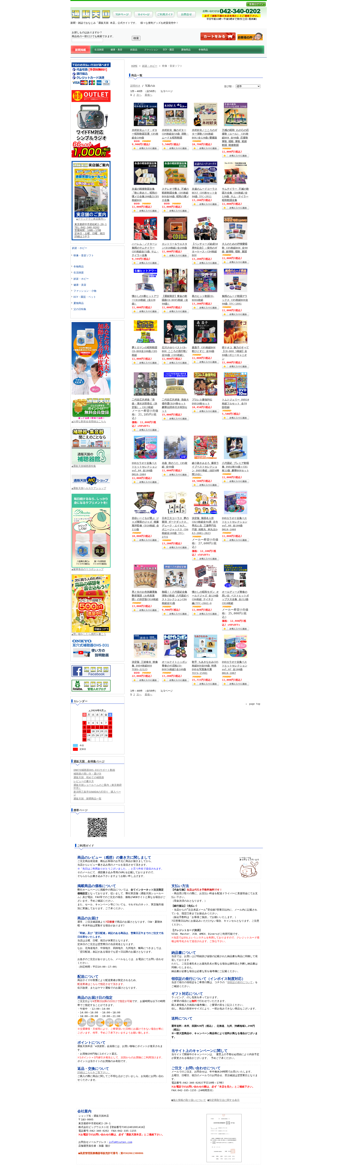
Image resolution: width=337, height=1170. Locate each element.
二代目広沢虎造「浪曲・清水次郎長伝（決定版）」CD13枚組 (144, 403)
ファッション (151, 49)
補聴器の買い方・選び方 (87, 773)
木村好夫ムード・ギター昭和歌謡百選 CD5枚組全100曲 (145, 134)
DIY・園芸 (168, 49)
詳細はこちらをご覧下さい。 (93, 1072)
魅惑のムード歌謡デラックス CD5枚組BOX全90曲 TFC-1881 (235, 300)
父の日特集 (80, 309)
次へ (139, 94)
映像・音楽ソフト (84, 255)
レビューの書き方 (84, 781)
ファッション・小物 (85, 290)
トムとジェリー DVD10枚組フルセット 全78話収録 (235, 403)
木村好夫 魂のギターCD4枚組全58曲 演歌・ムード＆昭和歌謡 (175, 134)
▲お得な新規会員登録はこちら (89, 421)
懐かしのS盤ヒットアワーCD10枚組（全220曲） (145, 300)
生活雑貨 (99, 49)
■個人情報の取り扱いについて (188, 1100)
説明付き (135, 85)
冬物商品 (203, 49)
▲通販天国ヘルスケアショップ (89, 488)
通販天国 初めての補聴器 (89, 777)
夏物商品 (186, 49)
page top (254, 704)
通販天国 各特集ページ (89, 761)
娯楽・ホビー (79, 248)
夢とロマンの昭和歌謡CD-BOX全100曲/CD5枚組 (144, 351)
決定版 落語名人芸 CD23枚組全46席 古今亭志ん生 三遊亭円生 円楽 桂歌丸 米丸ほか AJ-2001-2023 (205, 526)
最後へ (148, 94)
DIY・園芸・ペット (85, 296)
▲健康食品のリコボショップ (88, 569)
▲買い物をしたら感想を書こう (89, 634)
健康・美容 (116, 49)
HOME (134, 65)
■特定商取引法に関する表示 (223, 1100)
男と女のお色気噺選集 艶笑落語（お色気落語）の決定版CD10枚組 (145, 595)
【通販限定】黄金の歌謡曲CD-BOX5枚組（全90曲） (175, 300)
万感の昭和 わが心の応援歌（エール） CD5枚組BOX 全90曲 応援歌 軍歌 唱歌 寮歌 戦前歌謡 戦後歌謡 (235, 138)
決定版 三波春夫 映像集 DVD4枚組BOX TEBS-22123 (145, 666)
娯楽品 (133, 49)
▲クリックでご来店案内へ (91, 218)
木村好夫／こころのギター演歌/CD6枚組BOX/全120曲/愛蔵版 (204, 134)
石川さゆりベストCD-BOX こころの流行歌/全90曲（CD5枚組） (174, 351)
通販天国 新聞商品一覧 (87, 798)
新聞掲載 (80, 49)
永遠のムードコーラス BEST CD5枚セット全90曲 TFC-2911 (204, 192)
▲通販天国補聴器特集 (84, 466)
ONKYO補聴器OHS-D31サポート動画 (94, 770)
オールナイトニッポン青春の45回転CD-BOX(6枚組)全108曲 (174, 666)
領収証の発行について (240, 982)
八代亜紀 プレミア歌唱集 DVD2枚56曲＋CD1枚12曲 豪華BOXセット (235, 467)
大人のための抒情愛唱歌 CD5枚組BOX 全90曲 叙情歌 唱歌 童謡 (235, 247)
